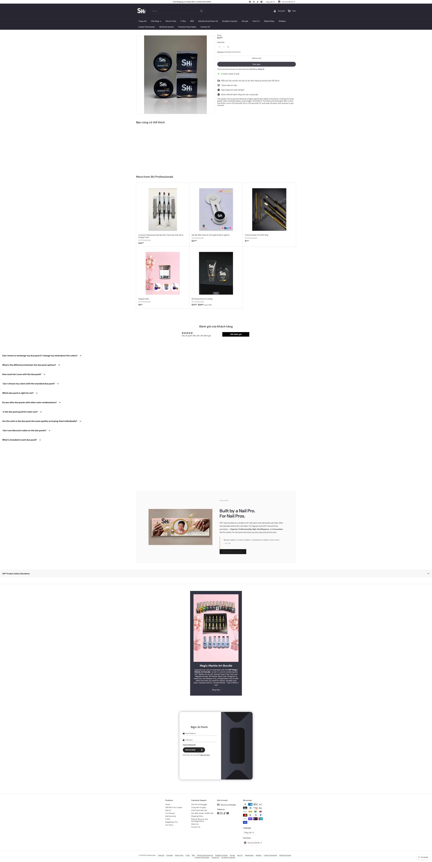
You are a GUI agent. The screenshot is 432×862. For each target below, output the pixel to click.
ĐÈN (192, 21)
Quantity (220, 42)
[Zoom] (175, 74)
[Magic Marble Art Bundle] (216, 628)
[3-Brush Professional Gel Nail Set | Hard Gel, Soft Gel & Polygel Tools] (162, 215)
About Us (195, 824)
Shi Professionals (162, 176)
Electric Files (171, 21)
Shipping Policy (197, 816)
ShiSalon (282, 21)
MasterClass (269, 21)
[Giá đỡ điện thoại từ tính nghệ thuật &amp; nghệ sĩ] (216, 214)
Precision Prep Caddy (187, 27)
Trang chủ (142, 21)
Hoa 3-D (256, 21)
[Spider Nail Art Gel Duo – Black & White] (149, 148)
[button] (216, 573)
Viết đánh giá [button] (236, 334)
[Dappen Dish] (162, 277)
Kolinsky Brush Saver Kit (208, 21)
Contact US (205, 27)
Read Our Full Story (233, 552)
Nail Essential (170, 816)
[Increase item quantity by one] (228, 46)
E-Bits (183, 21)
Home (167, 804)
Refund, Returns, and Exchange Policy (199, 820)
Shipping (220, 52)
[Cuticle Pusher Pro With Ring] (269, 214)
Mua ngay (257, 64)
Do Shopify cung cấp (228, 857)
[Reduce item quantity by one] (219, 46)
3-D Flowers (170, 813)
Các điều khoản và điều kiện (202, 813)
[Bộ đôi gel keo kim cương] (216, 277)
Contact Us (195, 827)
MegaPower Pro (171, 822)
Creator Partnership (146, 27)
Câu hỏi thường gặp (199, 804)
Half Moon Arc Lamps (173, 807)
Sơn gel (245, 21)
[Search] (201, 11)
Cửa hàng (155, 21)
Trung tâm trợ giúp (198, 807)
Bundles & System (229, 21)
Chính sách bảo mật (199, 810)
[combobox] (177, 11)
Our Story (169, 825)
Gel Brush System (166, 27)
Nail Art (168, 810)
